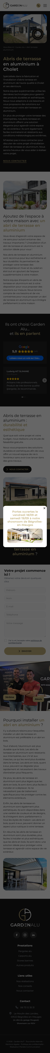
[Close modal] (44, 508)
